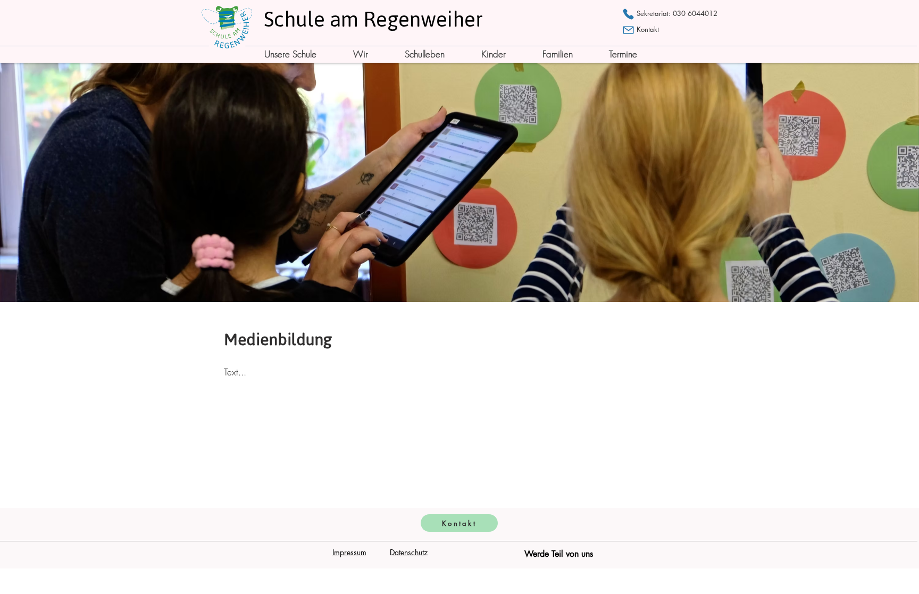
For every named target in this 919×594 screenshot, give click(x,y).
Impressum (349, 552)
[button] (300, 54)
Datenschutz (409, 552)
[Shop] (628, 14)
